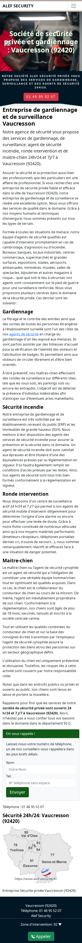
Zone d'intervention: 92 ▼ (41, 924)
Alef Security (18, 6)
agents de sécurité (24, 334)
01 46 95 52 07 (41, 97)
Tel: (8, 776)
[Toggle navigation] (73, 6)
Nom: (10, 762)
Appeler (43, 936)
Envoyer (17, 792)
